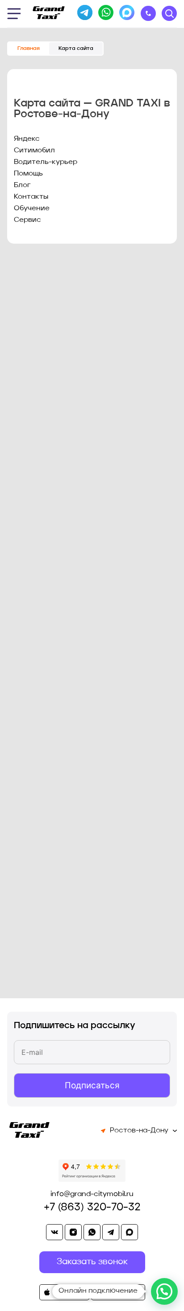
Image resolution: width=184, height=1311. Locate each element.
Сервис (27, 220)
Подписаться (92, 1085)
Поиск (169, 13)
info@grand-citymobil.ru (92, 1194)
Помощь (28, 173)
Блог (22, 185)
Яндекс (27, 139)
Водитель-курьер (45, 162)
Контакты (31, 196)
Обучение (32, 208)
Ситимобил (34, 150)
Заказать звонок (148, 13)
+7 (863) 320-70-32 (92, 1207)
